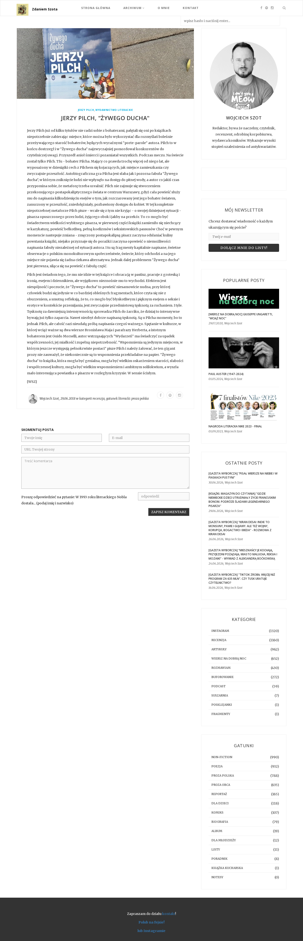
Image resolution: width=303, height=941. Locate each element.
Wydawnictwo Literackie (114, 110)
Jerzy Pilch (86, 110)
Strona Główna (95, 8)
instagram (220, 631)
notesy (217, 877)
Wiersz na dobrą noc (228, 658)
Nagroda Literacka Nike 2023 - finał (235, 426)
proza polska (140, 399)
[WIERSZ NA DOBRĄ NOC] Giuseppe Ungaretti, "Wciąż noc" (241, 316)
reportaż (219, 794)
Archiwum (133, 8)
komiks (217, 812)
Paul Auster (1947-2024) (226, 374)
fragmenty (220, 714)
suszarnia (219, 695)
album (216, 831)
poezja (217, 766)
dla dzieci (220, 803)
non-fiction (221, 757)
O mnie (164, 8)
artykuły (219, 649)
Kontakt (191, 8)
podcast (218, 686)
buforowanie (222, 677)
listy (215, 849)
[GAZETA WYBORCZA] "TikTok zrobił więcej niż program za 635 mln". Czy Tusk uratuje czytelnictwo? (242, 579)
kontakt (168, 914)
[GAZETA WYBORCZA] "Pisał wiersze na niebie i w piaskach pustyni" (243, 475)
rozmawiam (221, 668)
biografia (219, 821)
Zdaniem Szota (45, 9)
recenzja (99, 399)
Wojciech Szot (49, 399)
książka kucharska (227, 868)
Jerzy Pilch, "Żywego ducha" (105, 118)
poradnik (219, 858)
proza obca (220, 785)
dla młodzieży (223, 840)
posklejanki (221, 704)
